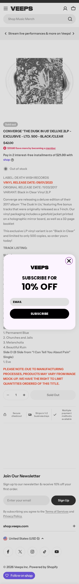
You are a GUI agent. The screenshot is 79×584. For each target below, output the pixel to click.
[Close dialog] (69, 260)
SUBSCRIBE (40, 313)
